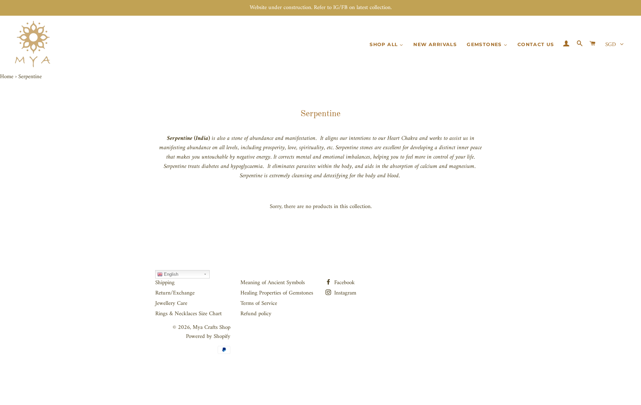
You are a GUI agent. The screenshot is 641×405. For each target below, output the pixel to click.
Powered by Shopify (208, 337)
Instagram (344, 293)
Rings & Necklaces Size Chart (188, 314)
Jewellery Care (171, 303)
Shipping (165, 283)
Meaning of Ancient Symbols (272, 283)
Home (6, 77)
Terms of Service (258, 303)
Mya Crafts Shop (211, 328)
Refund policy (255, 314)
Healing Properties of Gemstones (276, 293)
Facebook (344, 283)
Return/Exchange (175, 293)
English (170, 274)
